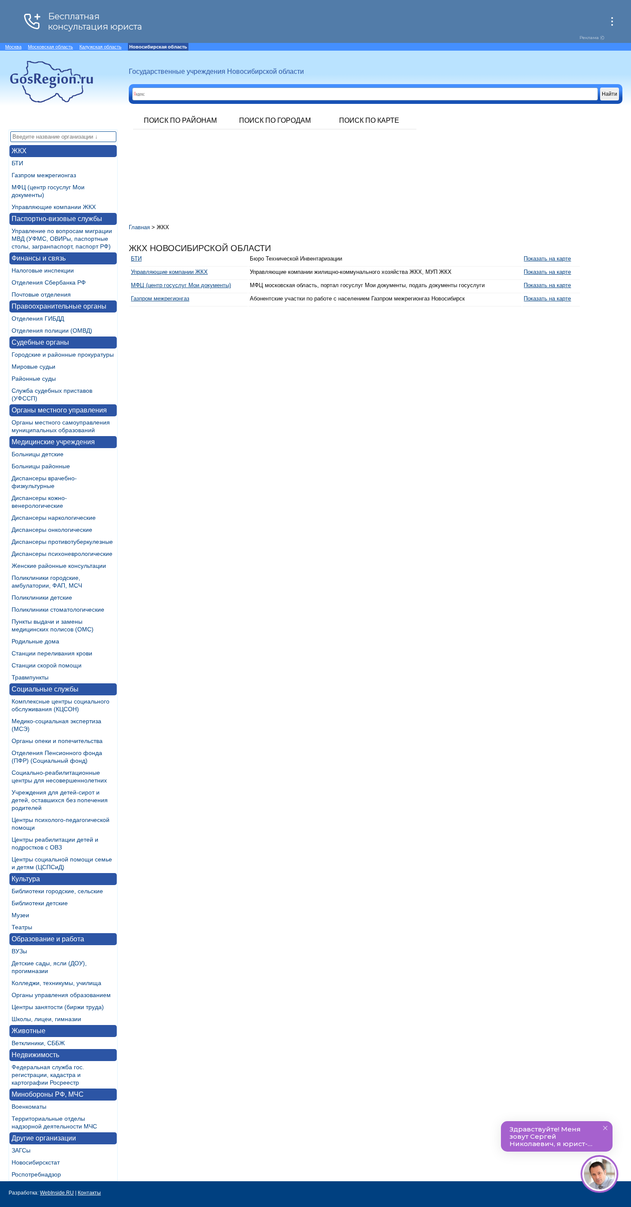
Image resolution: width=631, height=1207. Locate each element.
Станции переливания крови (52, 653)
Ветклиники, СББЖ (38, 1043)
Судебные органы (40, 342)
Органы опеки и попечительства (57, 740)
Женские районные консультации (59, 565)
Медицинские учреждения (53, 442)
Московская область (50, 46)
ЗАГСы (21, 1150)
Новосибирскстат (36, 1162)
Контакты (89, 1193)
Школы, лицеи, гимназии (46, 1019)
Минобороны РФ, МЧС (48, 1094)
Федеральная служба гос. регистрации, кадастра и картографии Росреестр (48, 1075)
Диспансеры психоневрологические (62, 553)
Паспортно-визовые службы (57, 218)
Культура (26, 879)
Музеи (20, 915)
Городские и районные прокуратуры (63, 354)
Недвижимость (35, 1054)
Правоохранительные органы (59, 306)
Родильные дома (35, 641)
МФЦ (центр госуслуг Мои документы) (181, 285)
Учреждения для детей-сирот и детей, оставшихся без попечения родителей (60, 800)
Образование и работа (48, 939)
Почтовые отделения (41, 294)
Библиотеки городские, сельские (57, 891)
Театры (22, 927)
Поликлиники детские (42, 597)
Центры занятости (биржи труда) (58, 1007)
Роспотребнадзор (36, 1174)
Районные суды (34, 378)
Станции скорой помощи (47, 665)
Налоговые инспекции (43, 270)
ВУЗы (19, 951)
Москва (13, 46)
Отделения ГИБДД (38, 318)
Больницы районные (41, 466)
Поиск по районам (180, 120)
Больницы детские (38, 454)
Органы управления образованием (61, 995)
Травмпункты (30, 677)
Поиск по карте (369, 120)
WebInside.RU (57, 1193)
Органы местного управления (59, 410)
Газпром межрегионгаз (44, 175)
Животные (29, 1030)
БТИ (17, 163)
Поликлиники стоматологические (58, 609)
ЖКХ (19, 151)
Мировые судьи (33, 366)
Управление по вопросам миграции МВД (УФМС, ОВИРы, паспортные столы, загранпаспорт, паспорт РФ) (62, 238)
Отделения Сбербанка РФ (49, 282)
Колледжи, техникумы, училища (56, 983)
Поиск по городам (275, 120)
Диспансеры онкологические (52, 529)
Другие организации (44, 1138)
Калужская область (100, 46)
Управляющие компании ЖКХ (54, 206)
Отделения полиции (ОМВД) (52, 330)
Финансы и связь (39, 258)
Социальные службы (45, 689)
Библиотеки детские (40, 903)
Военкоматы (29, 1106)
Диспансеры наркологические (54, 517)
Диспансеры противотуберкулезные (62, 541)
